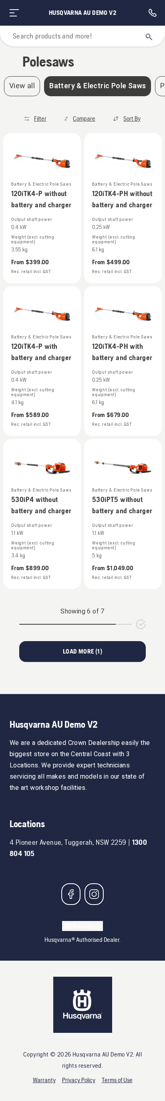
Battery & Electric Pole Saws (97, 86)
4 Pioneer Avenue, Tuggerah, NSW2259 (68, 842)
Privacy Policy (78, 1080)
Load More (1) (82, 651)
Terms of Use (117, 1080)
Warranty (44, 1080)
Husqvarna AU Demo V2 (82, 12)
